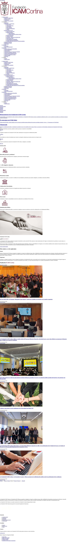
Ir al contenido (2, 0)
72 (8, 480)
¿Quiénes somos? (5, 61)
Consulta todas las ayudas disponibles (10, 48)
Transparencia (6, 19)
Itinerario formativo (9, 32)
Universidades (8, 26)
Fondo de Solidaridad (7, 49)
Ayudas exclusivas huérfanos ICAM (10, 53)
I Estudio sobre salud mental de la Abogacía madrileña (15, 41)
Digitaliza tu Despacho (8, 42)
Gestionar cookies (5, 539)
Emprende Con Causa (8, 43)
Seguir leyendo (2, 302)
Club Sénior (4, 89)
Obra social (6, 56)
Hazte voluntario (9, 27)
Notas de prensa (7, 59)
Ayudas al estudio (7, 55)
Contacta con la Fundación (8, 20)
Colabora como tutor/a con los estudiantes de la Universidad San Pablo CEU (16, 408)
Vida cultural (6, 88)
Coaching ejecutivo (9, 36)
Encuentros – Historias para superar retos (13, 37)
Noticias (5, 58)
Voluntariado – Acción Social (9, 23)
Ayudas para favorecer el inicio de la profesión (12, 51)
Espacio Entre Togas (9, 38)
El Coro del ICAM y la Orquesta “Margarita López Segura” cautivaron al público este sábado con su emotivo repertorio (26, 299)
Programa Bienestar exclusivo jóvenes (14, 34)
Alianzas (7, 29)
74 (15, 480)
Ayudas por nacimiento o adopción (10, 52)
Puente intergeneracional (8, 46)
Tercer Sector (8, 24)
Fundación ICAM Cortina (8, 62)
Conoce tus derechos (9, 25)
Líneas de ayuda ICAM (10, 31)
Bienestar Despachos (9, 35)
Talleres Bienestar (11, 33)
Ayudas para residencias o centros (10, 54)
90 (23, 480)
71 (5, 480)
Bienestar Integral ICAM (8, 30)
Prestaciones (6, 22)
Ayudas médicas (7, 50)
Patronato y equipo (7, 18)
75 (19, 480)
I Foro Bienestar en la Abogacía (11, 39)
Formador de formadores (10, 28)
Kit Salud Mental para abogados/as (12, 40)
